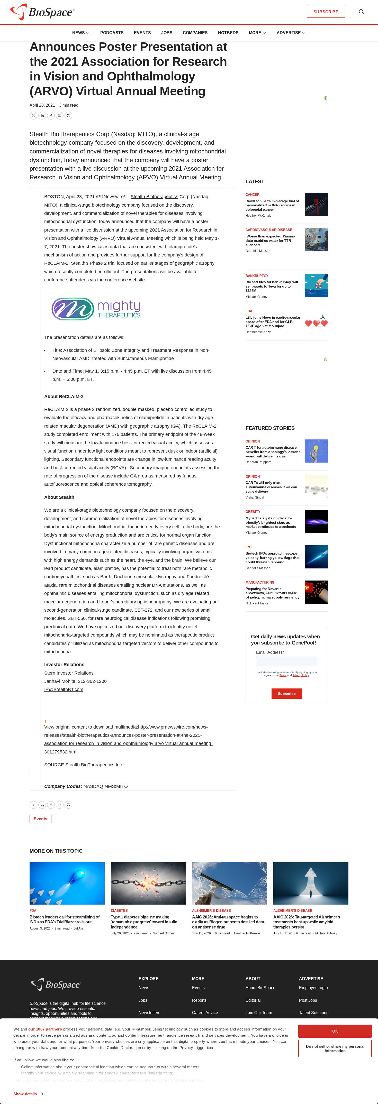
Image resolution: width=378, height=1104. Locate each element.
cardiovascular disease (269, 230)
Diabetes (119, 911)
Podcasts (112, 33)
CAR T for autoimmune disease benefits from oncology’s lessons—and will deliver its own (273, 451)
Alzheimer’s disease (211, 911)
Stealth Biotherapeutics (154, 196)
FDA (249, 311)
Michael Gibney (256, 297)
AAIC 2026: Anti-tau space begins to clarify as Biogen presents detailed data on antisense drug (228, 922)
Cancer (252, 195)
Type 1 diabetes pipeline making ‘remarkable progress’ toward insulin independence (144, 922)
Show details (25, 1094)
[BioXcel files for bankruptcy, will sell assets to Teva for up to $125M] (316, 285)
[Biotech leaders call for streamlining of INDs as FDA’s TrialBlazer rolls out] (67, 883)
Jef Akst (79, 928)
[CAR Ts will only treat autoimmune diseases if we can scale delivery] (316, 486)
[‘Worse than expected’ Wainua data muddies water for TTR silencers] (316, 239)
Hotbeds (228, 33)
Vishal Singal (255, 497)
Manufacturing (260, 582)
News (78, 33)
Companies (195, 33)
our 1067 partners (45, 1029)
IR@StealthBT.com (63, 689)
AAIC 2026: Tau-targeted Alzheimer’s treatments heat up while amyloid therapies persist (306, 922)
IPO (248, 547)
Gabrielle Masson (258, 251)
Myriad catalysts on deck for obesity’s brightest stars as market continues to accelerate (271, 522)
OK (335, 1031)
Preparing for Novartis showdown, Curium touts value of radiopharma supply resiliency (272, 593)
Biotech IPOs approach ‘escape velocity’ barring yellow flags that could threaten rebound (273, 557)
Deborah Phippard (259, 462)
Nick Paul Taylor (257, 603)
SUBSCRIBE (325, 12)
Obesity (253, 512)
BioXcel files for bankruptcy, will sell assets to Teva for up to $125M (272, 286)
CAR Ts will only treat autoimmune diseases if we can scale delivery (271, 487)
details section (189, 1080)
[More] (88, 33)
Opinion (253, 441)
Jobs (167, 33)
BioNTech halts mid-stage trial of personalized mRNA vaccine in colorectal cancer (272, 205)
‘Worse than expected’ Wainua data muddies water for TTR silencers (270, 240)
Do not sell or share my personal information (335, 1048)
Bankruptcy (257, 276)
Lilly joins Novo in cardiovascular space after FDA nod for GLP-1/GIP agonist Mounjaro (273, 321)
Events (142, 33)
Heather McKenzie (259, 215)
